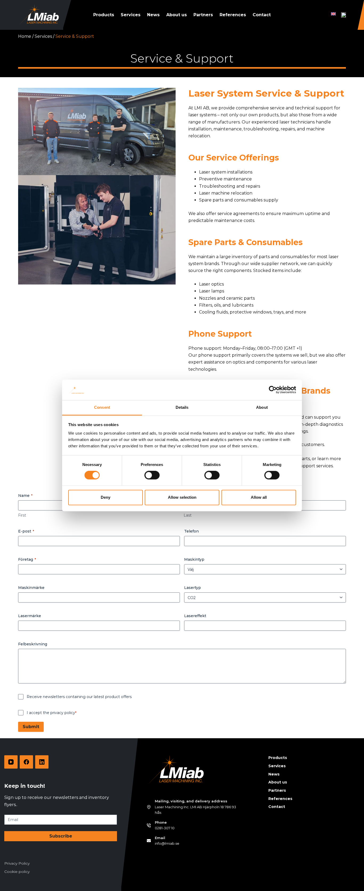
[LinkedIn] (41, 762)
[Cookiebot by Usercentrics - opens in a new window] (272, 390)
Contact (262, 14)
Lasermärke (29, 615)
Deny (105, 497)
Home (24, 36)
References (233, 14)
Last (188, 515)
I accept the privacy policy (51, 712)
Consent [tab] (102, 407)
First (22, 515)
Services (130, 14)
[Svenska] (343, 15)
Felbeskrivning (32, 644)
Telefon (191, 531)
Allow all (259, 497)
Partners (203, 14)
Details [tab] (182, 407)
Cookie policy (17, 871)
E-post (26, 531)
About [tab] (262, 407)
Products (103, 14)
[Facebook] (26, 762)
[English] (333, 13)
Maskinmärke (31, 587)
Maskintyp (194, 559)
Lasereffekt (195, 615)
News (153, 14)
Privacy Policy (17, 863)
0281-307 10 (165, 828)
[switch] (152, 475)
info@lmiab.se (167, 843)
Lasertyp (192, 587)
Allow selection (182, 497)
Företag (27, 559)
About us (176, 14)
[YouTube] (11, 762)
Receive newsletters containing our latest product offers (79, 696)
